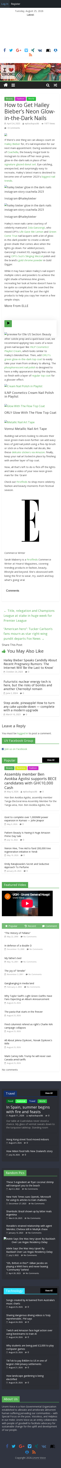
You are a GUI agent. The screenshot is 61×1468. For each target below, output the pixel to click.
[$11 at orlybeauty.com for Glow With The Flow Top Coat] (30, 406)
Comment (51, 926)
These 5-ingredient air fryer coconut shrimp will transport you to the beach (30, 1183)
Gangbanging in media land (19, 983)
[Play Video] (8, 323)
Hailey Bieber (12, 144)
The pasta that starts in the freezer (23, 1011)
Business (21, 768)
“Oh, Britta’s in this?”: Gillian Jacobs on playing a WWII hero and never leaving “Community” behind (27, 1266)
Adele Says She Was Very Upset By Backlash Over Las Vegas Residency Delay (29, 1250)
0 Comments (13, 128)
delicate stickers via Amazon (28, 452)
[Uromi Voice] (5, 85)
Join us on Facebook (16, 749)
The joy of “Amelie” (15, 970)
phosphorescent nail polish (19, 367)
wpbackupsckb (32, 123)
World (31, 98)
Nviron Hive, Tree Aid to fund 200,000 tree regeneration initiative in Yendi (27, 850)
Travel (32, 1101)
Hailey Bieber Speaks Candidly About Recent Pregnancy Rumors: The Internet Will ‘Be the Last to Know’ (30, 663)
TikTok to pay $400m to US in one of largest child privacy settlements (26, 1362)
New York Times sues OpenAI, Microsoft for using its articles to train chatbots (28, 1198)
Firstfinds (21, 481)
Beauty (9, 98)
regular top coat (41, 375)
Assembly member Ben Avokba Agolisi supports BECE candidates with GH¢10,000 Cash (30, 780)
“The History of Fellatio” (17, 933)
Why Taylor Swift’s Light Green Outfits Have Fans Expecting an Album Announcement (28, 997)
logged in (22, 733)
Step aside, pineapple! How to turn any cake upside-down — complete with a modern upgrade (29, 706)
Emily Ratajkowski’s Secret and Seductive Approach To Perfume (26, 865)
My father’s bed (12, 958)
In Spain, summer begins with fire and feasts (28, 1109)
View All (50, 760)
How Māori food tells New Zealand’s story (29, 1151)
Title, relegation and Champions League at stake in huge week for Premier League (29, 616)
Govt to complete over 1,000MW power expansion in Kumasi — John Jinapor (26, 819)
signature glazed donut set (20, 164)
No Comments (29, 936)
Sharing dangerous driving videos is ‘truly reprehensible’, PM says (28, 1317)
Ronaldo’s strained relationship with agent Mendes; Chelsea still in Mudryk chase (29, 1227)
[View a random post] (55, 85)
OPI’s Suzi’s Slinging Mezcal (27, 256)
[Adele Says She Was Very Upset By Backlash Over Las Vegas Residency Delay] (30, 1238)
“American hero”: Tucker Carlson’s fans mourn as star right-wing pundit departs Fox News (28, 634)
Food (10, 1101)
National (21, 1101)
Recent (32, 926)
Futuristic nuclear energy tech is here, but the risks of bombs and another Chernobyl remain (28, 685)
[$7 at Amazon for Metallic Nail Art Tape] (30, 422)
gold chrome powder (30, 260)
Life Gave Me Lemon (31, 231)
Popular (12, 926)
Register (15, 3)
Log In (4, 3)
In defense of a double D (18, 945)
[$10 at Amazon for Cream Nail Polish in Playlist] (30, 386)
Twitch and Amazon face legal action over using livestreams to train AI (29, 1332)
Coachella (12, 152)
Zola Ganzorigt (36, 227)
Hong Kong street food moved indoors (27, 1139)
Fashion (20, 98)
